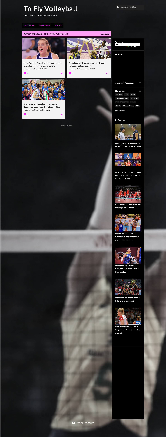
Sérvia (133, 102)
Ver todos (105, 34)
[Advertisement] (128, 383)
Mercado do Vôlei (122, 98)
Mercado (119, 94)
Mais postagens (67, 125)
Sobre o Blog (44, 25)
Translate (133, 47)
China (118, 106)
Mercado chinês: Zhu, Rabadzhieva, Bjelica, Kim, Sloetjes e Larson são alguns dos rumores (128, 175)
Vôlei (126, 94)
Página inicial (29, 25)
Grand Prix (134, 98)
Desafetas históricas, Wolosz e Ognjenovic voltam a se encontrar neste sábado (127, 330)
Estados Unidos (128, 106)
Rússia (133, 94)
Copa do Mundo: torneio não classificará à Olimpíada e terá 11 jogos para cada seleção (127, 236)
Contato (58, 25)
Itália (138, 106)
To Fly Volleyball (50, 9)
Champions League (122, 102)
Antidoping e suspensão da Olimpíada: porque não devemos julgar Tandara (127, 269)
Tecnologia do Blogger (84, 423)
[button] (62, 73)
